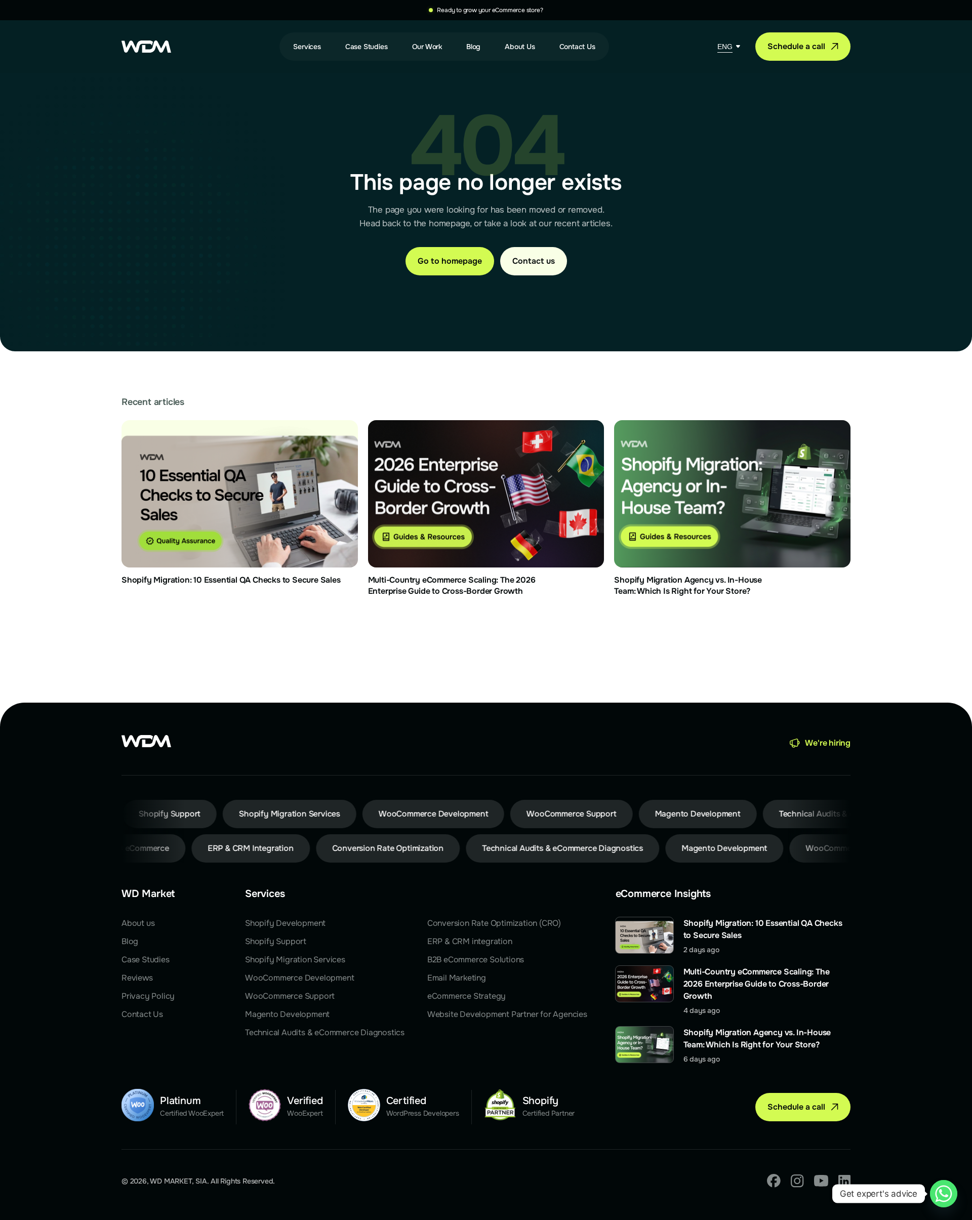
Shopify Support (275, 941)
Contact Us (142, 1014)
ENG (725, 47)
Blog (130, 941)
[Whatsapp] (943, 1193)
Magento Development (287, 1014)
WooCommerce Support (290, 996)
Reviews (137, 977)
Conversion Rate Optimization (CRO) (494, 923)
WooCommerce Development (299, 977)
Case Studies (146, 959)
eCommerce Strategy (466, 996)
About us (138, 923)
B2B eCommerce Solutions (475, 959)
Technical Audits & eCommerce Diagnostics (324, 1032)
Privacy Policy (148, 996)
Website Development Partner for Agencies (507, 1014)
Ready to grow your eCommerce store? (490, 10)
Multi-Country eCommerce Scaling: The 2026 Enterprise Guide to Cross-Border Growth (756, 983)
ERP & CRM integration (469, 941)
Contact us (533, 261)
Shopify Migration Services (295, 959)
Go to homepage (450, 261)
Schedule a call (796, 46)
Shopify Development (285, 923)
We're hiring (827, 743)
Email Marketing (456, 977)
